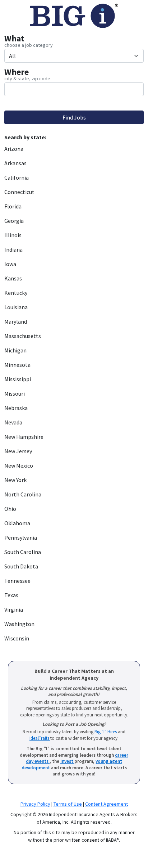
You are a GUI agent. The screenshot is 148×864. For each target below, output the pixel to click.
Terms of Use (68, 804)
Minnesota (17, 364)
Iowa (10, 263)
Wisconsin (16, 638)
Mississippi (17, 379)
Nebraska (16, 407)
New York (15, 479)
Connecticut (19, 191)
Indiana (13, 249)
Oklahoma (17, 523)
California (16, 177)
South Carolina (22, 551)
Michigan (15, 350)
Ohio (10, 508)
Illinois (13, 235)
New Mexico (18, 465)
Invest (67, 761)
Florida (13, 206)
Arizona (13, 148)
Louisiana (16, 307)
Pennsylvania (20, 537)
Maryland (15, 321)
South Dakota (21, 566)
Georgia (14, 220)
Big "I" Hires (106, 732)
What (14, 38)
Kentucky (15, 292)
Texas (11, 595)
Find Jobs (74, 117)
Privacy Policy (35, 804)
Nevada (13, 422)
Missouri (14, 393)
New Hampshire (23, 436)
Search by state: (25, 137)
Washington (19, 623)
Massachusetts (22, 335)
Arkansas (15, 163)
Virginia (13, 609)
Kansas (13, 278)
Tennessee (17, 580)
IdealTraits (39, 738)
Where (16, 72)
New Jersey (18, 451)
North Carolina (22, 494)
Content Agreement (106, 804)
